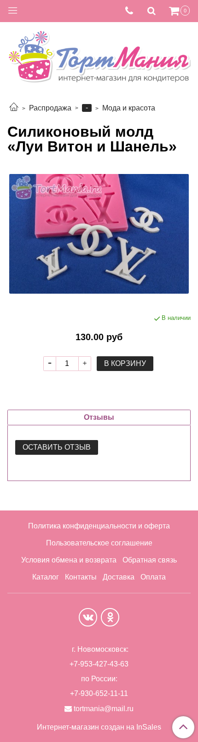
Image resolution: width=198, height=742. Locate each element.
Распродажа (50, 108)
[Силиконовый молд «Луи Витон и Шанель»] (99, 234)
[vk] (88, 617)
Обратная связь (149, 560)
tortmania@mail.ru (104, 709)
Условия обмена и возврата (68, 560)
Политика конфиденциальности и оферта (99, 526)
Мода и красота (128, 108)
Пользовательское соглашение (99, 543)
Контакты (81, 577)
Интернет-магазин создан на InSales (99, 727)
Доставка (118, 577)
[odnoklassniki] (110, 617)
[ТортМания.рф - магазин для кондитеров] (99, 54)
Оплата (153, 577)
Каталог (45, 577)
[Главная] (13, 108)
